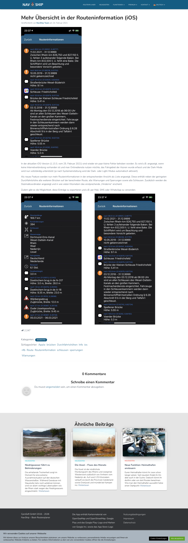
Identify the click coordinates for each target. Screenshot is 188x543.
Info (81, 344)
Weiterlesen (43, 491)
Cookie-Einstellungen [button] (159, 538)
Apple (41, 344)
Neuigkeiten (104, 5)
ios (85, 344)
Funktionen (118, 5)
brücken (51, 344)
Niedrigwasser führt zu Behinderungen (37, 466)
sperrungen (76, 350)
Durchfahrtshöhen (67, 344)
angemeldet (53, 387)
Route (30, 350)
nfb (23, 350)
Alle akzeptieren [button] (177, 538)
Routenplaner (89, 5)
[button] (124, 5)
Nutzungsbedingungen (134, 514)
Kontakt (144, 5)
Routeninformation (45, 350)
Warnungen (28, 355)
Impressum (128, 518)
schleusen (62, 350)
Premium (132, 5)
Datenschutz (129, 522)
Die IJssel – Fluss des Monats (90, 465)
